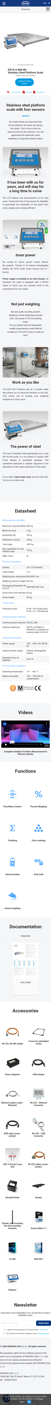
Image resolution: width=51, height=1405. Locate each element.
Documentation (26, 926)
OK (29, 1402)
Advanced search (16, 92)
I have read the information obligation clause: (27, 1333)
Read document (43, 1333)
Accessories (25, 1011)
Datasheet (29, 92)
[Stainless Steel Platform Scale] (25, 38)
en (44, 3)
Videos (25, 712)
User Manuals (40, 92)
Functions (25, 771)
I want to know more (24, 82)
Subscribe (43, 1323)
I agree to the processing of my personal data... (23, 1330)
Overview (25, 9)
